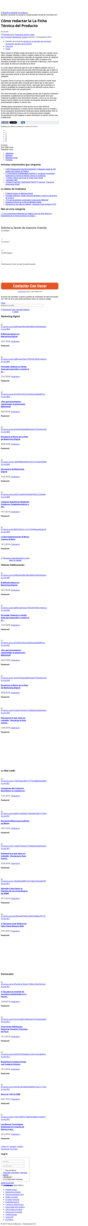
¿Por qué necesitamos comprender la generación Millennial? (27, 200)
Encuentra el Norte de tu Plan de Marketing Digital (23, 202)
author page (29, 34)
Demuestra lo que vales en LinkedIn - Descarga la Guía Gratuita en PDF (31, 204)
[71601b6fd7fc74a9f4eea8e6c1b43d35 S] (21, 173)
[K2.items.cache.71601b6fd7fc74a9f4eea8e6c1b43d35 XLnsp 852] (23, 1119)
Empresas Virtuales (14, 1212)
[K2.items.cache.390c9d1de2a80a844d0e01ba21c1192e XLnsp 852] (23, 1089)
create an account (7, 1183)
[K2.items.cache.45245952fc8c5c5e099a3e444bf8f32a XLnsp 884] (23, 396)
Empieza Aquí (11, 1189)
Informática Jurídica (14, 1209)
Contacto (9, 1219)
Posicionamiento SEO (15, 1194)
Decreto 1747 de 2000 (10, 1094)
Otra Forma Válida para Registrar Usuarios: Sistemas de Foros (14, 1029)
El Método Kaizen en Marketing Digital (19, 193)
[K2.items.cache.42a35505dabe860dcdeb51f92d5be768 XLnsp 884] (23, 432)
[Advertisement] (42, 6)
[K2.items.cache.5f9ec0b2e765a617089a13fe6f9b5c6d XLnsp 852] (23, 986)
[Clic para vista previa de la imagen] (14, 13)
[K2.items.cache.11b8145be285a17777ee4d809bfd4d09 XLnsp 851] (24, 783)
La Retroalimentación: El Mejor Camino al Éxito (15, 538)
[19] (6, 34)
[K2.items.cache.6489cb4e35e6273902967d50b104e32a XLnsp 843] (24, 610)
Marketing (9, 155)
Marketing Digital (20, 37)
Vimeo (3, 1146)
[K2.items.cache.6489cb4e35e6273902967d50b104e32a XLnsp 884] (24, 361)
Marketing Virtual (12, 158)
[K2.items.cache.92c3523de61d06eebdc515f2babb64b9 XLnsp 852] (23, 1021)
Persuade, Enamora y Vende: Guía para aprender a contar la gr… (15, 369)
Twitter (20, 1146)
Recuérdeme (11, 1170)
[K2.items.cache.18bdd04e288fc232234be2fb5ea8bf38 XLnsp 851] (23, 883)
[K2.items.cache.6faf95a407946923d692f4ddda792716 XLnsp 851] (23, 918)
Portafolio (9, 160)
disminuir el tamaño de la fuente (37, 41)
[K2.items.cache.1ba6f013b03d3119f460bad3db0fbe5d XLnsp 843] (23, 713)
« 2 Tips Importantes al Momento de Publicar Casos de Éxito (22, 214)
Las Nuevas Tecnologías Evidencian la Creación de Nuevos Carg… (12, 1127)
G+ (8, 1146)
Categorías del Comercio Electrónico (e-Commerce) (13, 789)
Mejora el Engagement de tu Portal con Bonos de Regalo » (26, 215)
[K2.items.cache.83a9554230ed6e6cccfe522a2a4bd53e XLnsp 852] (23, 1056)
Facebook (5, 1149)
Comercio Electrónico (15, 1204)
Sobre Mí (9, 1217)
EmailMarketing (12, 1202)
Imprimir (9, 46)
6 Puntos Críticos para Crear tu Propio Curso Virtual (24, 178)
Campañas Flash (11, 180)
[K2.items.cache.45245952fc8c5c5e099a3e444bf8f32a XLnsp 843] (23, 645)
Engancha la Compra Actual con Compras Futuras (13, 1062)
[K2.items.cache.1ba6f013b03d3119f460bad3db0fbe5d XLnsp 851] (23, 848)
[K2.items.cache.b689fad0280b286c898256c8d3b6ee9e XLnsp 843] (23, 577)
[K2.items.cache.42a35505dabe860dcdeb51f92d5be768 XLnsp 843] (23, 680)
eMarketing (10, 153)
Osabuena (19, 34)
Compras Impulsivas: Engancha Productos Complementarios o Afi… (15, 504)
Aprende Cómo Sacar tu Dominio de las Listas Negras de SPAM (14, 891)
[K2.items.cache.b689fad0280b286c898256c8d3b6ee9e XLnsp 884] (23, 329)
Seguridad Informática (15, 1207)
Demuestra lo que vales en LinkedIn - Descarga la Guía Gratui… (13, 720)
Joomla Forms (22, 291)
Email (8, 49)
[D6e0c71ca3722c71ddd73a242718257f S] (22, 182)
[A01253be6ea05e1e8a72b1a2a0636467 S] (22, 169)
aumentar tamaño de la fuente (19, 44)
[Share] (4, 122)
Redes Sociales (12, 1197)
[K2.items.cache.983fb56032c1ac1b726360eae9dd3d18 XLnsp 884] (23, 532)
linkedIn (13, 1146)
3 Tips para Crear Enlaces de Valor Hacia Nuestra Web (14, 924)
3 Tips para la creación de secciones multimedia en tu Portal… (13, 994)
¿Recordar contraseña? (11, 1173)
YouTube (14, 1149)
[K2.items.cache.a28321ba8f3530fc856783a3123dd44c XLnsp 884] (23, 497)
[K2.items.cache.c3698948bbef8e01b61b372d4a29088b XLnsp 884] (24, 464)
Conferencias (11, 1214)
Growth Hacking (12, 1199)
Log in (3, 303)
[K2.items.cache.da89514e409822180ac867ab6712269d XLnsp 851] (24, 816)
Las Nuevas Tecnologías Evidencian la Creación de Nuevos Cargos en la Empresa (30, 174)
